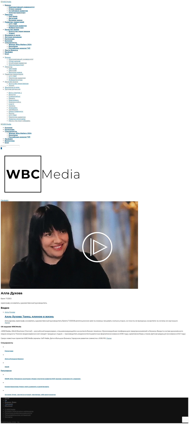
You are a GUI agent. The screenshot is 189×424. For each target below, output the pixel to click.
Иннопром (13, 46)
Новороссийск (15, 102)
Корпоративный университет (22, 7)
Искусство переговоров (19, 31)
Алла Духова (10, 312)
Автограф (13, 18)
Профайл (9, 52)
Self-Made (13, 16)
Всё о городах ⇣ (15, 93)
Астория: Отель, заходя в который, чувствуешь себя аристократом (30, 394)
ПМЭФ (7, 367)
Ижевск (12, 98)
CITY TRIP (13, 24)
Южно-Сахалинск (16, 111)
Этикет (12, 33)
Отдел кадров (15, 9)
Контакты (8, 417)
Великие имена (15, 20)
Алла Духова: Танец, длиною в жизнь (29, 316)
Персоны (9, 14)
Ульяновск (13, 108)
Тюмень (12, 106)
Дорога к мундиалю (17, 119)
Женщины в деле (12, 35)
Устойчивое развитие (18, 11)
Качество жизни (12, 29)
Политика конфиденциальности (18, 413)
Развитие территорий (14, 22)
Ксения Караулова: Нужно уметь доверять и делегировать (27, 386)
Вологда (12, 94)
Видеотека (9, 141)
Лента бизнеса (11, 50)
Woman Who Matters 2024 (20, 44)
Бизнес (8, 5)
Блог (7, 54)
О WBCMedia (10, 409)
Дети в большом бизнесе (14, 359)
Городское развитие (18, 26)
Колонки (8, 41)
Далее (7, 323)
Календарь (9, 39)
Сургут (11, 104)
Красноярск (14, 100)
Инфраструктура (16, 28)
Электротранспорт (17, 13)
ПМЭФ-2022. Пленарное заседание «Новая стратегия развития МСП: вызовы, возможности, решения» (43, 379)
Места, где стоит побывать (19, 121)
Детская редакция (13, 37)
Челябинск (13, 109)
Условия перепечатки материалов (19, 411)
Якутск (11, 113)
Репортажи (9, 351)
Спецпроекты (11, 43)
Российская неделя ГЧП (19, 48)
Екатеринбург (14, 96)
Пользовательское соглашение (18, 415)
